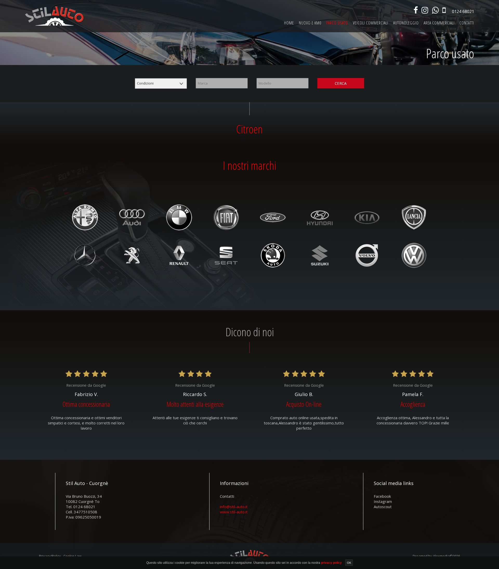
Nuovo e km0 (310, 23)
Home (289, 23)
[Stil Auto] (54, 16)
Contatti (466, 23)
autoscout (383, 506)
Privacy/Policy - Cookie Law (60, 556)
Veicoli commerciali (370, 23)
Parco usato (337, 23)
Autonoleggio (406, 23)
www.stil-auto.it (234, 511)
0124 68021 (463, 11)
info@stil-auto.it (234, 506)
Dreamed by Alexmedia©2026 (436, 556)
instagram (383, 501)
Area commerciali (439, 23)
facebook (382, 496)
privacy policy (332, 563)
